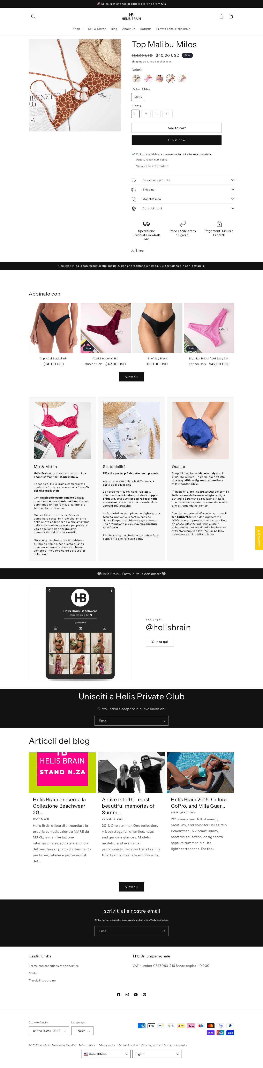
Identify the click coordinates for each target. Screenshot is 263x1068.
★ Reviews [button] (259, 537)
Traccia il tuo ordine (42, 980)
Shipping (137, 61)
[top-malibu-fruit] (137, 79)
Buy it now (176, 140)
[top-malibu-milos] (170, 79)
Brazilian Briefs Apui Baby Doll (209, 358)
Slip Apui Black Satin (54, 358)
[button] (33, 16)
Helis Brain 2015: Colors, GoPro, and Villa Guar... (199, 803)
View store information (152, 166)
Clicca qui (160, 642)
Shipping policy (151, 1045)
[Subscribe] (163, 721)
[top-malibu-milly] (159, 79)
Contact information (176, 1045)
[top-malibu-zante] (182, 79)
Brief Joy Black (157, 358)
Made (33, 973)
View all (131, 377)
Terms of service (128, 1045)
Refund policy (87, 1045)
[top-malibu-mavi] (148, 79)
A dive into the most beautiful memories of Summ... (128, 806)
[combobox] (106, 1054)
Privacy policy (107, 1045)
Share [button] (140, 250)
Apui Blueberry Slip (105, 358)
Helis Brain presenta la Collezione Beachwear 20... (59, 806)
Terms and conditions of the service (54, 966)
